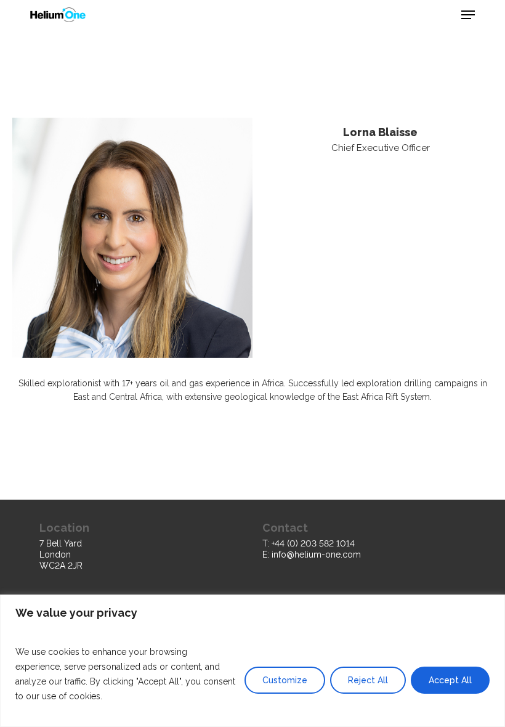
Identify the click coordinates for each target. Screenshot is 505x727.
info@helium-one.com (316, 554)
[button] (468, 15)
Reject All (368, 680)
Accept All (450, 680)
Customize (284, 680)
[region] (252, 661)
